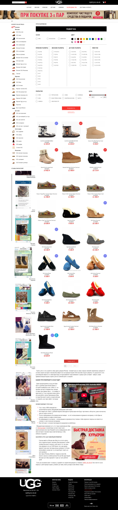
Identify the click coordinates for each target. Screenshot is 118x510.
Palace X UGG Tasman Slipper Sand (96, 194)
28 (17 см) (73, 62)
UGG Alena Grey (95, 247)
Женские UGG (71, 486)
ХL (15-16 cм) (97, 65)
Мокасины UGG (71, 493)
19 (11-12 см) (97, 54)
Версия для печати (88, 506)
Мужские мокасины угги (22, 95)
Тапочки (18, 73)
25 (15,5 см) (73, 54)
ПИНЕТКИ (95, 48)
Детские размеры (75, 48)
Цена (90, 91)
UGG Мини (18, 82)
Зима (39, 38)
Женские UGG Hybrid (21, 67)
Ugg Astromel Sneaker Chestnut (71, 326)
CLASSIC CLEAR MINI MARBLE (46, 141)
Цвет (73, 35)
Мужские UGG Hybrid (21, 98)
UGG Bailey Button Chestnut (95, 326)
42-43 (39, 81)
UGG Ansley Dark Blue (47, 300)
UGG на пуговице (20, 51)
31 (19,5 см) (84, 54)
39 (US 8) (56, 60)
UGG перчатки (19, 138)
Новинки (61, 7)
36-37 (39, 73)
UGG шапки (19, 141)
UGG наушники (19, 131)
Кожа (39, 98)
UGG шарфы (19, 144)
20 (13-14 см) (97, 60)
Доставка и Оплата (56, 490)
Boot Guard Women (20, 108)
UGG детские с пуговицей (22, 126)
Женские (37, 7)
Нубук (39, 95)
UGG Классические (20, 79)
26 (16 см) (73, 57)
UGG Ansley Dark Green (71, 300)
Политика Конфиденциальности (90, 499)
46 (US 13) (40, 65)
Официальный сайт (27, 490)
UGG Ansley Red (95, 300)
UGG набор (19, 135)
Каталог (29, 7)
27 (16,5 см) (73, 60)
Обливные (80, 95)
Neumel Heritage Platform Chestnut (71, 167)
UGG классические (20, 38)
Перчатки (18, 105)
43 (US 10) (40, 57)
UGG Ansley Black (47, 273)
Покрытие (39, 91)
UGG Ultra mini (19, 32)
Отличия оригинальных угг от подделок (92, 484)
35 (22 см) (84, 65)
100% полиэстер (55, 101)
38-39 (39, 76)
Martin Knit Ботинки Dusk (47, 167)
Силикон (40, 101)
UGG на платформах (21, 41)
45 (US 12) (40, 62)
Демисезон (63, 38)
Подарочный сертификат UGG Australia (92, 491)
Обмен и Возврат (55, 488)
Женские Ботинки (20, 48)
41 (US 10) (56, 65)
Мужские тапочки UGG (21, 89)
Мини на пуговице (20, 54)
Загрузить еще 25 (71, 361)
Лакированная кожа (69, 98)
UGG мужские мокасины (22, 156)
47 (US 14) (40, 68)
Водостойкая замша (56, 98)
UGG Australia (41, 428)
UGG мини (18, 35)
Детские (53, 7)
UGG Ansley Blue (71, 273)
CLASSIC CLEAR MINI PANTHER (71, 141)
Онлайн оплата (87, 495)
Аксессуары (18, 129)
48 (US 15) (40, 70)
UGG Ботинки (19, 85)
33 (74, 366)
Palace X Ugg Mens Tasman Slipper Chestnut (47, 194)
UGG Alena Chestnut (95, 220)
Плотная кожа (54, 95)
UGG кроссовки (20, 61)
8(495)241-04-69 (31, 493)
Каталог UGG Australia (72, 482)
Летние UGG (71, 497)
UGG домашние (20, 159)
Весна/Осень (52, 38)
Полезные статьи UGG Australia (90, 482)
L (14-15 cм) (97, 62)
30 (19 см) (84, 51)
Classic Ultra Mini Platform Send (95, 141)
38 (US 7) (56, 57)
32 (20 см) (84, 57)
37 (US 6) (56, 54)
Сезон (38, 35)
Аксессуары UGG (71, 491)
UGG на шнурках (20, 123)
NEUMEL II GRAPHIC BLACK (95, 167)
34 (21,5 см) (84, 62)
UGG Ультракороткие (21, 92)
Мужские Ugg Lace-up (21, 101)
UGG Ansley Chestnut (95, 273)
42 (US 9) (40, 54)
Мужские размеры (42, 48)
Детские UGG (71, 488)
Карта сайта (95, 506)
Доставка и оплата (85, 7)
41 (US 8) (40, 51)
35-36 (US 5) (56, 51)
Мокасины (18, 150)
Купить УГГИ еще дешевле (90, 493)
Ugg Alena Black (71, 220)
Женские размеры (58, 48)
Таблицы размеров (88, 490)
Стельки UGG (19, 147)
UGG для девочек (20, 120)
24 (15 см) (73, 51)
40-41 (39, 79)
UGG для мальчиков (21, 113)
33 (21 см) (84, 60)
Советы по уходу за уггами (89, 488)
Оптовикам (54, 484)
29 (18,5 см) (73, 65)
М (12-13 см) (97, 57)
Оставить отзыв (55, 486)
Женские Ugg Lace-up (21, 64)
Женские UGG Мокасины (22, 70)
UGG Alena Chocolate (47, 247)
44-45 (39, 84)
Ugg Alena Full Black (71, 247)
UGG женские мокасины (22, 153)
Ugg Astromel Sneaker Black (46, 326)
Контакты (54, 482)
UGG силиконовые (20, 45)
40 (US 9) (56, 62)
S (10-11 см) (97, 51)
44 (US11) (40, 60)
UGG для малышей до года (23, 116)
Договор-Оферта (87, 497)
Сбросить (71, 112)
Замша (66, 95)
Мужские (44, 7)
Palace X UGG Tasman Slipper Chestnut (71, 194)
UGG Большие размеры (22, 162)
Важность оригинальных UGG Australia (92, 486)
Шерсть (79, 98)
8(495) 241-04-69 (87, 463)
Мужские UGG (71, 490)
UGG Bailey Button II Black (47, 353)
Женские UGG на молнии (22, 57)
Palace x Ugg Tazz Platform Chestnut (47, 220)
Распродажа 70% (72, 7)
